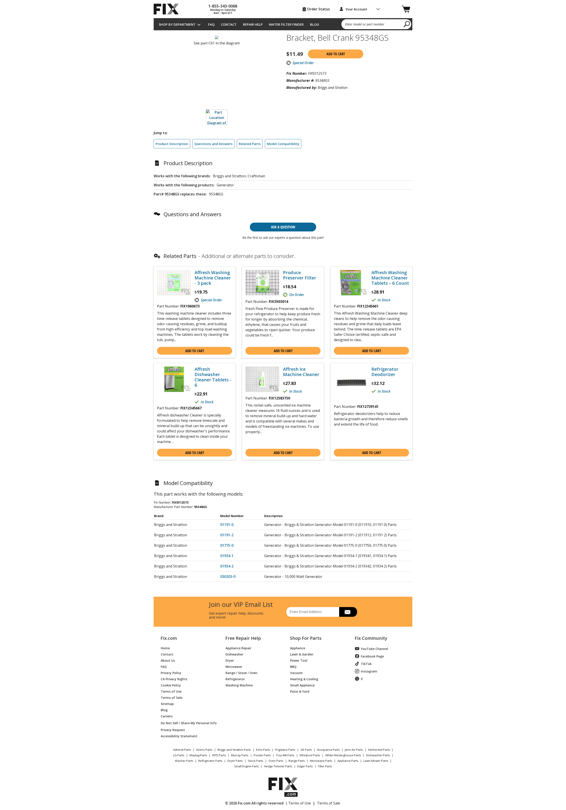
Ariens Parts (204, 750)
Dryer (230, 660)
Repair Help (253, 24)
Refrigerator (235, 679)
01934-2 (226, 566)
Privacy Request (173, 730)
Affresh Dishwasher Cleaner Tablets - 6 (213, 377)
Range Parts (297, 761)
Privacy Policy (171, 673)
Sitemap (167, 703)
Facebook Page (372, 656)
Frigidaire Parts (285, 750)
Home (165, 648)
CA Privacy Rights (174, 679)
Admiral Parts (182, 750)
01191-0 (226, 524)
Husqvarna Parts (328, 750)
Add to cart (336, 54)
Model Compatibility (283, 143)
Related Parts (250, 143)
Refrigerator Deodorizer (384, 372)
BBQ (293, 666)
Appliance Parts (347, 761)
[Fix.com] (168, 9)
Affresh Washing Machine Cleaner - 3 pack (213, 278)
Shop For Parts (305, 638)
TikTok (366, 664)
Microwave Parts (321, 761)
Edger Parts (305, 766)
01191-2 (226, 535)
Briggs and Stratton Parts (234, 750)
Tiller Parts (325, 766)
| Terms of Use (298, 803)
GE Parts (306, 750)
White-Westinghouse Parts (343, 755)
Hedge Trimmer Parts (278, 766)
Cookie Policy (171, 685)
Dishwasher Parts (378, 755)
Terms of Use (171, 691)
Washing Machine (239, 685)
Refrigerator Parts (210, 761)
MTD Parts (219, 755)
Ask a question (283, 226)
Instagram (369, 671)
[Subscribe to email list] (348, 612)
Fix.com (169, 638)
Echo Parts (263, 750)
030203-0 (227, 576)
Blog (314, 24)
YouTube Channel (374, 649)
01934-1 (226, 555)
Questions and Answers (213, 143)
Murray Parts (240, 755)
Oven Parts (275, 761)
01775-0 (226, 545)
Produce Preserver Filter (299, 275)
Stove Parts (255, 761)
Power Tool (298, 660)
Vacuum (296, 673)
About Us (168, 660)
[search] (407, 24)
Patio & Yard (299, 691)
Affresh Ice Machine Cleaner (301, 372)
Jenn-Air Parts (354, 750)
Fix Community (371, 638)
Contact (229, 24)
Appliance (297, 648)
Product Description (172, 143)
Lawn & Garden (301, 654)
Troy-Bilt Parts (285, 755)
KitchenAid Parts (379, 750)
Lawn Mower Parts (375, 761)
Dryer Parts (235, 761)
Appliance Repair (238, 648)
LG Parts (178, 755)
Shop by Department (177, 24)
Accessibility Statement (179, 736)
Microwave (234, 666)
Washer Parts (184, 761)
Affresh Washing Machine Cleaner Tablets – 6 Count (390, 278)
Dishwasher (234, 654)
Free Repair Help (243, 638)
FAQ (211, 24)
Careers (166, 716)
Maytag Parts (198, 755)
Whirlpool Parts (310, 755)
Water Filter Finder (286, 24)
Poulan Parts (262, 755)
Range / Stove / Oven (241, 673)
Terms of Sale (171, 697)
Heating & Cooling (304, 679)
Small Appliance (302, 685)
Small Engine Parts (246, 766)
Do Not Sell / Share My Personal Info (187, 723)
